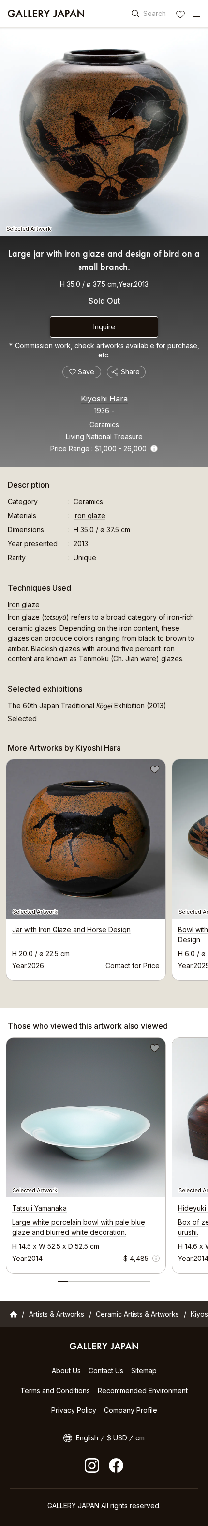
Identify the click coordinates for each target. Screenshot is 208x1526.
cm (140, 1438)
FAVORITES (181, 15)
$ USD (117, 1438)
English (87, 1438)
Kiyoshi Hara (104, 398)
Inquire (104, 327)
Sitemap (144, 1370)
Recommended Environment (143, 1390)
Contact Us (106, 1370)
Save (153, 771)
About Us (66, 1370)
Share (130, 372)
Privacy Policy (73, 1410)
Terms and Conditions (55, 1390)
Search (154, 13)
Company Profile (130, 1410)
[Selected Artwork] (104, 132)
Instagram (92, 1465)
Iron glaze (89, 515)
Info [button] (154, 448)
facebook (116, 1465)
